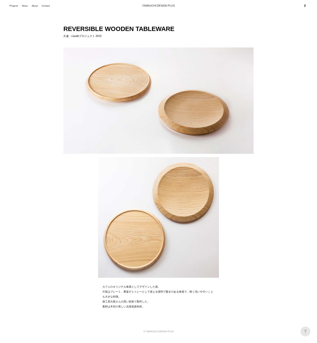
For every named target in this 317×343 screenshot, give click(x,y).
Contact (46, 5)
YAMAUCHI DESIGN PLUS (158, 5)
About (35, 5)
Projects (14, 5)
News (25, 5)
